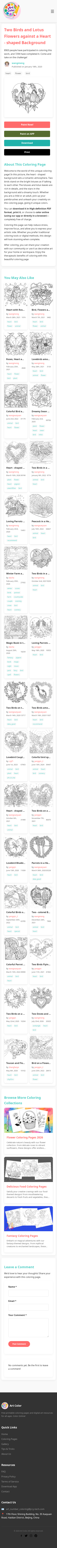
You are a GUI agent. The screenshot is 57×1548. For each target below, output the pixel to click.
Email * (12, 1301)
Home (4, 1434)
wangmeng (18, 63)
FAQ (3, 1471)
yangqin (37, 647)
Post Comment (19, 1344)
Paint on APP (27, 133)
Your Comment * (17, 1315)
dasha (11, 577)
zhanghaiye (14, 1067)
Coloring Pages (9, 1439)
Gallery (5, 1444)
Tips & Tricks (8, 1448)
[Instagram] (31, 1536)
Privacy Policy (8, 1476)
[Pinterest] (35, 1536)
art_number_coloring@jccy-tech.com (25, 1509)
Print (27, 152)
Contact (5, 1491)
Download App (9, 1486)
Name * (12, 1286)
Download (27, 142)
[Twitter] (26, 1536)
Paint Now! (27, 124)
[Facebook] (21, 1536)
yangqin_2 (38, 761)
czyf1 (11, 761)
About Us (6, 1453)
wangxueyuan (15, 415)
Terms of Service (10, 1481)
